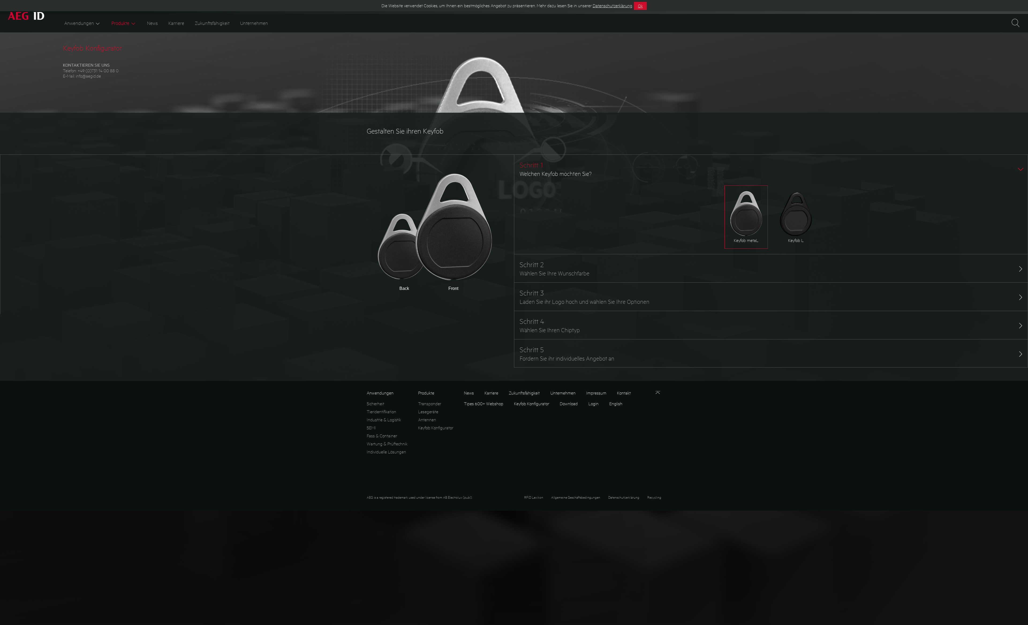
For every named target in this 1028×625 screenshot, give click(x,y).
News (152, 23)
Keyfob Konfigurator (435, 427)
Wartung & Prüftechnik (387, 443)
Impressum (596, 392)
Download (569, 403)
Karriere (176, 23)
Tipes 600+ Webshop (483, 403)
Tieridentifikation (381, 411)
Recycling (654, 497)
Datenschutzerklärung (623, 497)
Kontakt (624, 392)
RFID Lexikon (533, 497)
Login (593, 403)
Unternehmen (254, 23)
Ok (640, 5)
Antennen (427, 419)
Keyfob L (796, 240)
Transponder (429, 403)
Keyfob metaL (746, 240)
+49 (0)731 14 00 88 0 (98, 70)
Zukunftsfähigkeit (212, 23)
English (615, 403)
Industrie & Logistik (384, 419)
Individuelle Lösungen (386, 451)
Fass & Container (382, 435)
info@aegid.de (88, 75)
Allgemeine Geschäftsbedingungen (575, 497)
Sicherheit (375, 403)
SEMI (371, 427)
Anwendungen (79, 23)
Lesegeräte (428, 411)
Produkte (120, 23)
